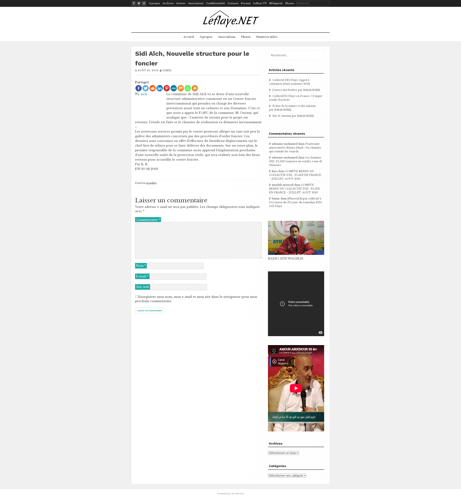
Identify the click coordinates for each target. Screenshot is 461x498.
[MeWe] (174, 88)
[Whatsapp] (188, 88)
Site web (142, 287)
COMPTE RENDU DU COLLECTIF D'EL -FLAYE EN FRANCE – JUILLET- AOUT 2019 (295, 175)
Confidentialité (215, 3)
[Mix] (181, 88)
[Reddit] (152, 88)
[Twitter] (145, 88)
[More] (195, 88)
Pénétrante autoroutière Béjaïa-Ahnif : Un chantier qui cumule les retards (295, 147)
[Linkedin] (159, 88)
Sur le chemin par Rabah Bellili (293, 115)
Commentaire (148, 220)
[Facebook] (138, 88)
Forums (246, 3)
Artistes (180, 3)
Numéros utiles (266, 36)
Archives (168, 3)
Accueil (188, 36)
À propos (154, 3)
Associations (195, 3)
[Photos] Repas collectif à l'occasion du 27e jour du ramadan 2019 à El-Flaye (295, 202)
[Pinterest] (167, 88)
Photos (289, 3)
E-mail (142, 276)
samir (166, 70)
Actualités (151, 183)
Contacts (233, 3)
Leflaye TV (260, 3)
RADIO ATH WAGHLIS (285, 258)
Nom (141, 265)
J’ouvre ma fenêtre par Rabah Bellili (296, 90)
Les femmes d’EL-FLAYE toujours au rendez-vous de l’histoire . (295, 161)
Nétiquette (276, 3)
